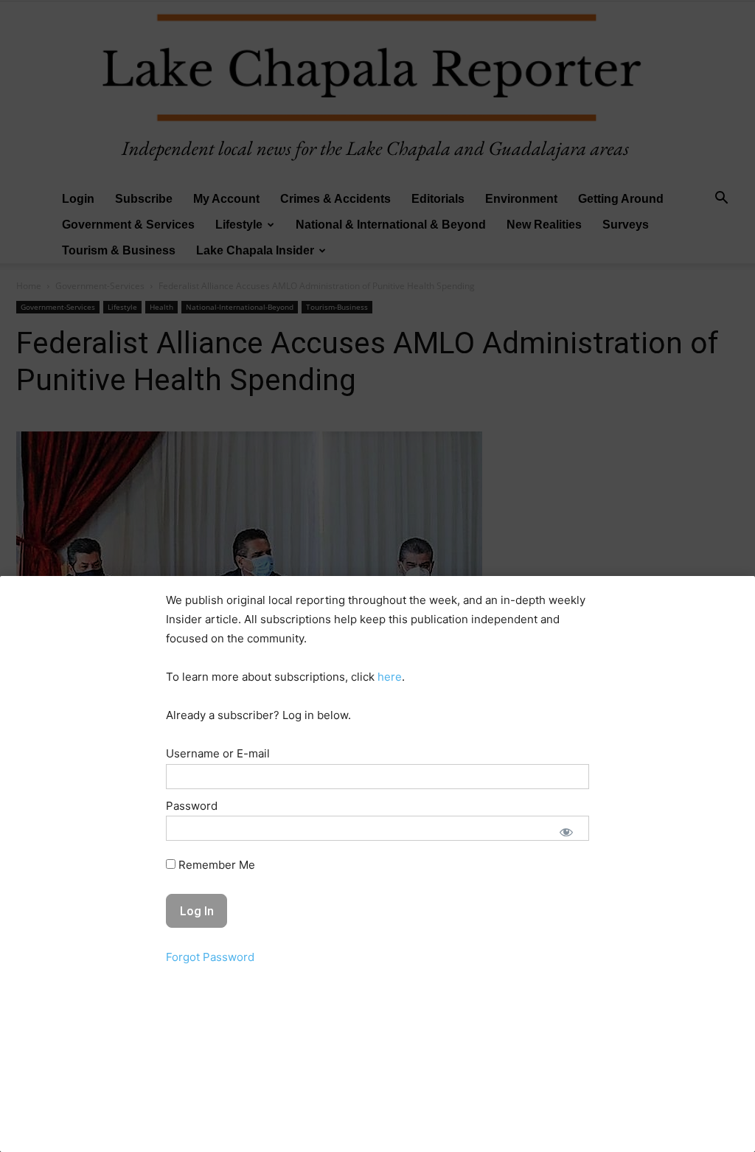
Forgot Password (210, 957)
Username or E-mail (218, 753)
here (390, 677)
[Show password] (566, 832)
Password (192, 806)
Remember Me (215, 865)
